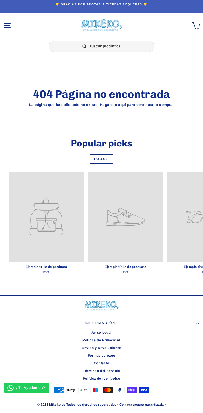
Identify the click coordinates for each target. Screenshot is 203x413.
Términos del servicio (101, 371)
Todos (101, 159)
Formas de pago (102, 355)
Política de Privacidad (101, 340)
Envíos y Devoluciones (101, 348)
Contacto (101, 363)
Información (100, 322)
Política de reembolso (101, 378)
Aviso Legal (101, 332)
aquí (122, 105)
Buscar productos (105, 46)
